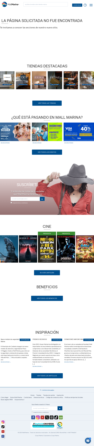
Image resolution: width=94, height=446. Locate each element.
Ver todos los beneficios (47, 298)
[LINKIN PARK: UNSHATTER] (47, 249)
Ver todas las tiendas (47, 103)
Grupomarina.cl (19, 399)
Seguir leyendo (5, 143)
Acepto (20, 203)
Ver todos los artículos (47, 376)
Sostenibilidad (25, 339)
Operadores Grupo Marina (51, 435)
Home (32, 395)
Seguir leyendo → (6, 362)
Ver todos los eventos (47, 152)
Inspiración (60, 395)
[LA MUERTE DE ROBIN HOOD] (9, 249)
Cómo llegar (4, 397)
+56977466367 (71, 432)
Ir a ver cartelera (47, 273)
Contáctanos (28, 397)
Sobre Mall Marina (16, 397)
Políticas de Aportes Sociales (74, 397)
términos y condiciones (22, 203)
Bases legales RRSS (7, 399)
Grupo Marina (39, 435)
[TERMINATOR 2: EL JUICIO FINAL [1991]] (66, 249)
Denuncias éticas (39, 397)
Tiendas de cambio (49, 395)
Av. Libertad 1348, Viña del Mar (57, 432)
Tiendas (38, 395)
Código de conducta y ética (54, 397)
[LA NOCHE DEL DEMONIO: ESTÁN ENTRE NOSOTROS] (28, 249)
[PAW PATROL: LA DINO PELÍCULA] (85, 249)
